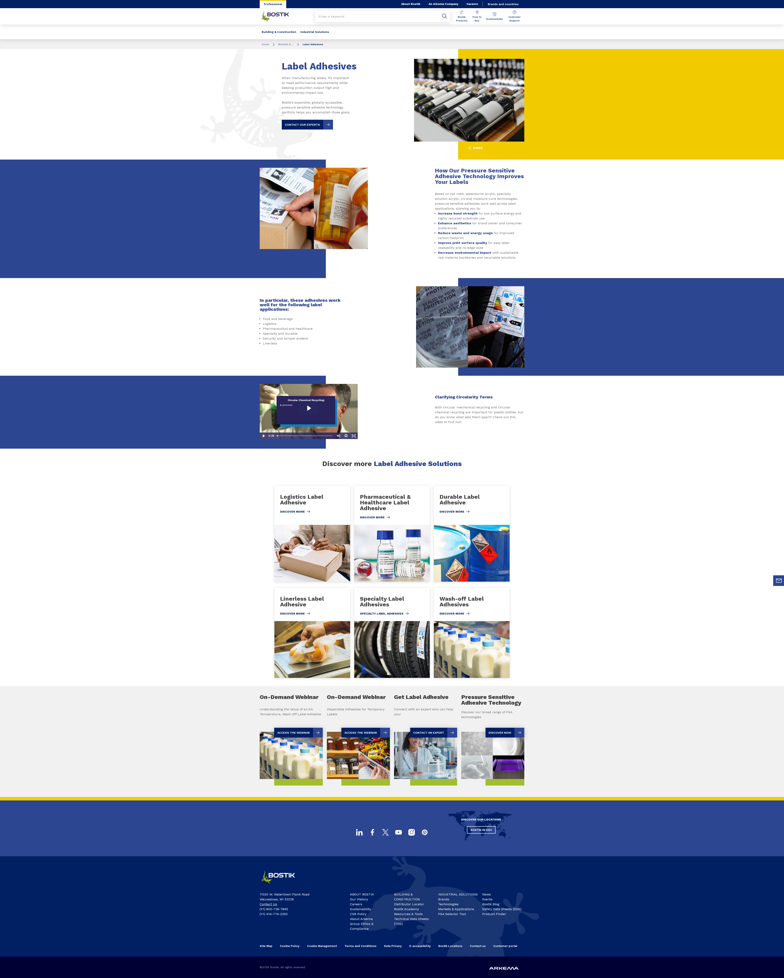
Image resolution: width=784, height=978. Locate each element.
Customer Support (514, 19)
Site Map (266, 946)
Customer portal (505, 946)
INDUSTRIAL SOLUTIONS (458, 894)
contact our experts (302, 124)
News (486, 894)
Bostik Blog (490, 904)
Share (477, 148)
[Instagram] (411, 832)
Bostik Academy (406, 909)
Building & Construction (279, 32)
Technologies (448, 904)
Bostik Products (461, 19)
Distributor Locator (409, 904)
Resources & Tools (408, 914)
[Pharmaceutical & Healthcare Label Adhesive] (392, 534)
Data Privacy (393, 946)
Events (487, 899)
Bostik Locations (450, 946)
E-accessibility (420, 946)
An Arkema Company (443, 4)
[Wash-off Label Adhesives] (472, 633)
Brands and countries (503, 4)
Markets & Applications (456, 909)
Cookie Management (322, 946)
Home (265, 44)
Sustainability (494, 19)
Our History (359, 899)
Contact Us (268, 904)
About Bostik (410, 4)
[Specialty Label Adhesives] (392, 633)
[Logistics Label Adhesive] (312, 534)
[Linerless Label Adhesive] (312, 633)
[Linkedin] (359, 832)
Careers (472, 4)
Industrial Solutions (314, 32)
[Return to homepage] (278, 16)
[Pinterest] (424, 832)
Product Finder (494, 914)
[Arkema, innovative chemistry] (282, 885)
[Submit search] (444, 16)
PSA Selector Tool (452, 914)
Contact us (478, 946)
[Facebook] (372, 832)
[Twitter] (385, 832)
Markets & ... (286, 44)
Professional (273, 4)
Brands (443, 899)
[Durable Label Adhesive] (472, 534)
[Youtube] (398, 832)
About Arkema (361, 919)
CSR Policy (358, 914)
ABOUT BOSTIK (362, 894)
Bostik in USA (481, 830)
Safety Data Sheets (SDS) (501, 909)
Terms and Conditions (360, 946)
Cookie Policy (290, 946)
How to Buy (477, 19)
